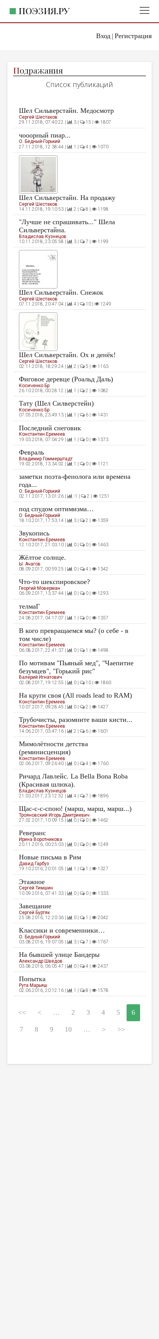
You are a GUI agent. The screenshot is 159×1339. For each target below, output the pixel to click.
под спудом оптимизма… (56, 509)
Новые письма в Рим (50, 857)
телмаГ (29, 606)
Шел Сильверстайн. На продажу (67, 197)
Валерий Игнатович (40, 677)
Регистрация (133, 36)
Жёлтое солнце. (42, 557)
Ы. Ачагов (30, 564)
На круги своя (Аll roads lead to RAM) (75, 695)
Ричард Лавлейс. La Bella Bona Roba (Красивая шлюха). (73, 780)
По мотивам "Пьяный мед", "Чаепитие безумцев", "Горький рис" (76, 667)
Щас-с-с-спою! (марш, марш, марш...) (75, 808)
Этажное (32, 882)
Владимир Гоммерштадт (46, 458)
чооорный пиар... (45, 135)
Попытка (32, 979)
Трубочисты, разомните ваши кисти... (75, 719)
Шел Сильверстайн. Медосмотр (66, 110)
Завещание (35, 906)
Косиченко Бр (34, 385)
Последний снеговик (50, 428)
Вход (103, 36)
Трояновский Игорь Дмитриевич (54, 815)
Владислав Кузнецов (42, 236)
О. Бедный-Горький (39, 141)
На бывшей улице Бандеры (59, 954)
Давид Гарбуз (34, 863)
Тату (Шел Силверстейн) (56, 403)
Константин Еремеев (42, 434)
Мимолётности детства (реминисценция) (53, 748)
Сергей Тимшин (36, 888)
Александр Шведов (41, 961)
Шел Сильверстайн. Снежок (61, 292)
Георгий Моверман (39, 588)
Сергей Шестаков (38, 117)
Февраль (31, 452)
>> (121, 1029)
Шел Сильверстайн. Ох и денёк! (67, 355)
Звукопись (34, 533)
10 (68, 1029)
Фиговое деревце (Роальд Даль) (66, 379)
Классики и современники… (62, 930)
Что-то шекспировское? (54, 582)
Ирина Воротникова (40, 839)
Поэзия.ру (44, 11)
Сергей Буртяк (34, 912)
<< (22, 1012)
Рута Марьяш (33, 985)
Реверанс (32, 833)
